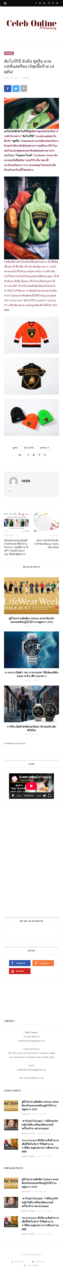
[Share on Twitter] (16, 88)
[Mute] (44, 795)
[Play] (13, 795)
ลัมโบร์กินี (29, 448)
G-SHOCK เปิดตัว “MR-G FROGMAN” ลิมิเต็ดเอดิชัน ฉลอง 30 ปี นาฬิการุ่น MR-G (31, 674)
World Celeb (28, 1133)
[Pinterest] (39, 454)
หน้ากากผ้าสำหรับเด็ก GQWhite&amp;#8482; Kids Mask (46, 544)
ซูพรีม (15, 448)
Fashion (9, 53)
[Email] (44, 454)
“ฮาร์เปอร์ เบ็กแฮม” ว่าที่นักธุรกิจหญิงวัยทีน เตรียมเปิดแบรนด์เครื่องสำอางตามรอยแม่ (40, 1124)
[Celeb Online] (31, 24)
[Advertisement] (32, 860)
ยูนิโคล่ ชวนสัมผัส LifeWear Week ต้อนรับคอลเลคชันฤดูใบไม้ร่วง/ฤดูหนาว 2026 (31, 620)
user (25, 481)
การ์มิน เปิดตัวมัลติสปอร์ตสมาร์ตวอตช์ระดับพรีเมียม (31, 728)
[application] (31, 786)
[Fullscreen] (49, 795)
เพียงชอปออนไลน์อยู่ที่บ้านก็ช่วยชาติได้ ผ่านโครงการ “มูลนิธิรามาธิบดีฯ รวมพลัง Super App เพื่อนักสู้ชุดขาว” (16, 547)
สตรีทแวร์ (44, 448)
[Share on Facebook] (7, 88)
